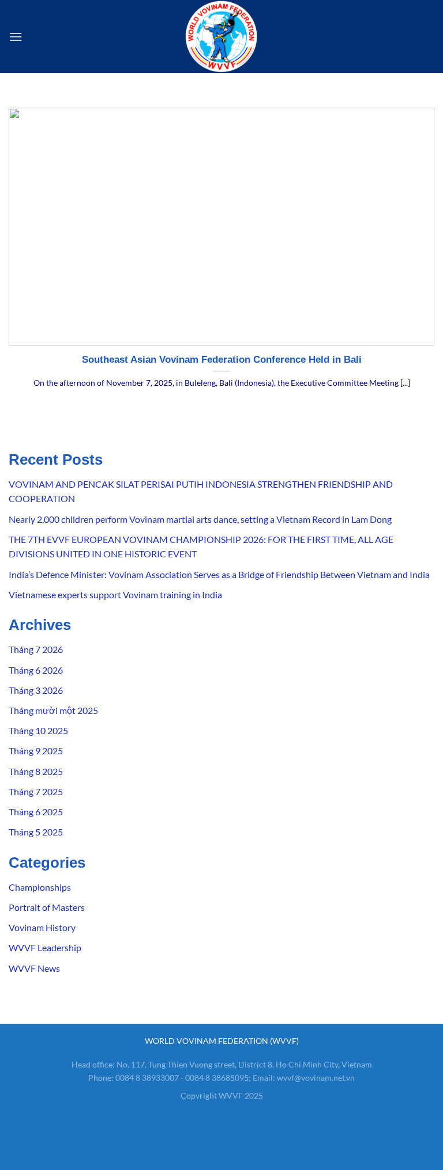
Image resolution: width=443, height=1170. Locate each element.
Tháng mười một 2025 (53, 710)
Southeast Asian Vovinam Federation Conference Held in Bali (222, 359)
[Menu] (15, 36)
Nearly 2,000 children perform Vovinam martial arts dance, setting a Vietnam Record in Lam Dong (200, 519)
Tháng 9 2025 (36, 750)
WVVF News (34, 968)
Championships (40, 887)
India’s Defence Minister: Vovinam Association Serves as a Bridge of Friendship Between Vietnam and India (219, 574)
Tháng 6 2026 (36, 669)
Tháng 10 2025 (38, 730)
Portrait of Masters (47, 907)
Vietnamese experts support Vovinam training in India (115, 594)
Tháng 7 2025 (36, 791)
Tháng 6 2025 (36, 811)
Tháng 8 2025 (36, 771)
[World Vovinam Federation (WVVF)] (221, 36)
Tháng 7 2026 (36, 649)
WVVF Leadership (45, 947)
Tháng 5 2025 (36, 831)
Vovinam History (42, 927)
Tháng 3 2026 (36, 690)
